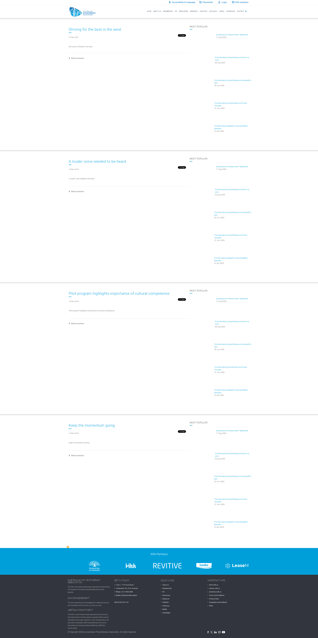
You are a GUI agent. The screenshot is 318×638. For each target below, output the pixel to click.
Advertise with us (215, 592)
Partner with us (214, 588)
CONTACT (240, 11)
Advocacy (165, 606)
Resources (166, 595)
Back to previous (77, 58)
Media (164, 609)
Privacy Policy (214, 599)
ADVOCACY (213, 11)
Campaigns (166, 613)
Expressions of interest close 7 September (232, 35)
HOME (149, 11)
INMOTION (203, 11)
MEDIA (221, 11)
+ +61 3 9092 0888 (123, 592)
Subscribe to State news (68, 547)
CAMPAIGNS (230, 11)
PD (176, 11)
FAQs (211, 606)
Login (224, 2)
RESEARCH (194, 11)
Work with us (213, 585)
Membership (166, 588)
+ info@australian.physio (125, 595)
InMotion (165, 602)
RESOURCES (183, 11)
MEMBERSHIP (168, 11)
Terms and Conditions (216, 595)
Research (165, 599)
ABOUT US (157, 11)
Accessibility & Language (183, 2)
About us (165, 585)
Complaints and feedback (218, 602)
